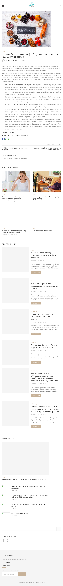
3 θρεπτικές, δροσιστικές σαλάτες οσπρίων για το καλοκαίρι (14, 231)
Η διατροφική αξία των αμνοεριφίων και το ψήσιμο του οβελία (44, 286)
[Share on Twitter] (6, 139)
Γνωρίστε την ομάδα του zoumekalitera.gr (14, 559)
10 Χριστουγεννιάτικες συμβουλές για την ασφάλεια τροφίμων (43, 255)
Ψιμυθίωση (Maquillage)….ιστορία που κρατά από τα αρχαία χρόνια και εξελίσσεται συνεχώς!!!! (29, 496)
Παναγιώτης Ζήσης (13, 60)
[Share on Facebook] (3, 139)
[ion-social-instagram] (7, 540)
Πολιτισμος (34, 311)
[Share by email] (9, 139)
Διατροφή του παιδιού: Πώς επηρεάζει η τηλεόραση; (46, 198)
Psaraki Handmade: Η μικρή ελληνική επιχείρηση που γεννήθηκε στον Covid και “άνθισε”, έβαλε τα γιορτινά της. (44, 377)
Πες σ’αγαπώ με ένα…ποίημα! (20, 513)
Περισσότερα (36, 272)
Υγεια (3, 51)
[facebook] (56, 144)
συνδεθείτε (23, 158)
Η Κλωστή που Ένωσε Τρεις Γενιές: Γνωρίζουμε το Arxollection (42, 316)
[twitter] (59, 144)
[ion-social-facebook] (3, 540)
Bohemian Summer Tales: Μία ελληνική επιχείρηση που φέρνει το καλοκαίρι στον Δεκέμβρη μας (45, 409)
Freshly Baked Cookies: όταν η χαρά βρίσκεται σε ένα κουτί (44, 346)
